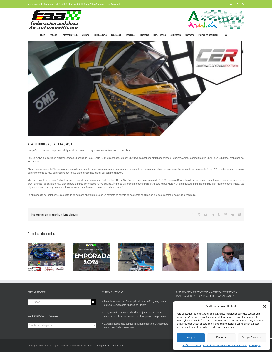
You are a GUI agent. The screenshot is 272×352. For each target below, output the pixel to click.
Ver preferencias (252, 337)
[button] (264, 306)
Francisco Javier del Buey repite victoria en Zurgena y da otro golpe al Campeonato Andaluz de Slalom (135, 303)
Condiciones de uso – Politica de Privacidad (225, 345)
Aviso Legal (255, 345)
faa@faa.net (113, 4)
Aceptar (191, 337)
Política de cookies (192, 345)
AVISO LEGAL (94, 345)
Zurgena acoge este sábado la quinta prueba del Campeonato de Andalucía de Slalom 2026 (136, 325)
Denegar (221, 337)
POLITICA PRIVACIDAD (113, 345)
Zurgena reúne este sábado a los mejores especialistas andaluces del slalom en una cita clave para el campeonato (135, 314)
